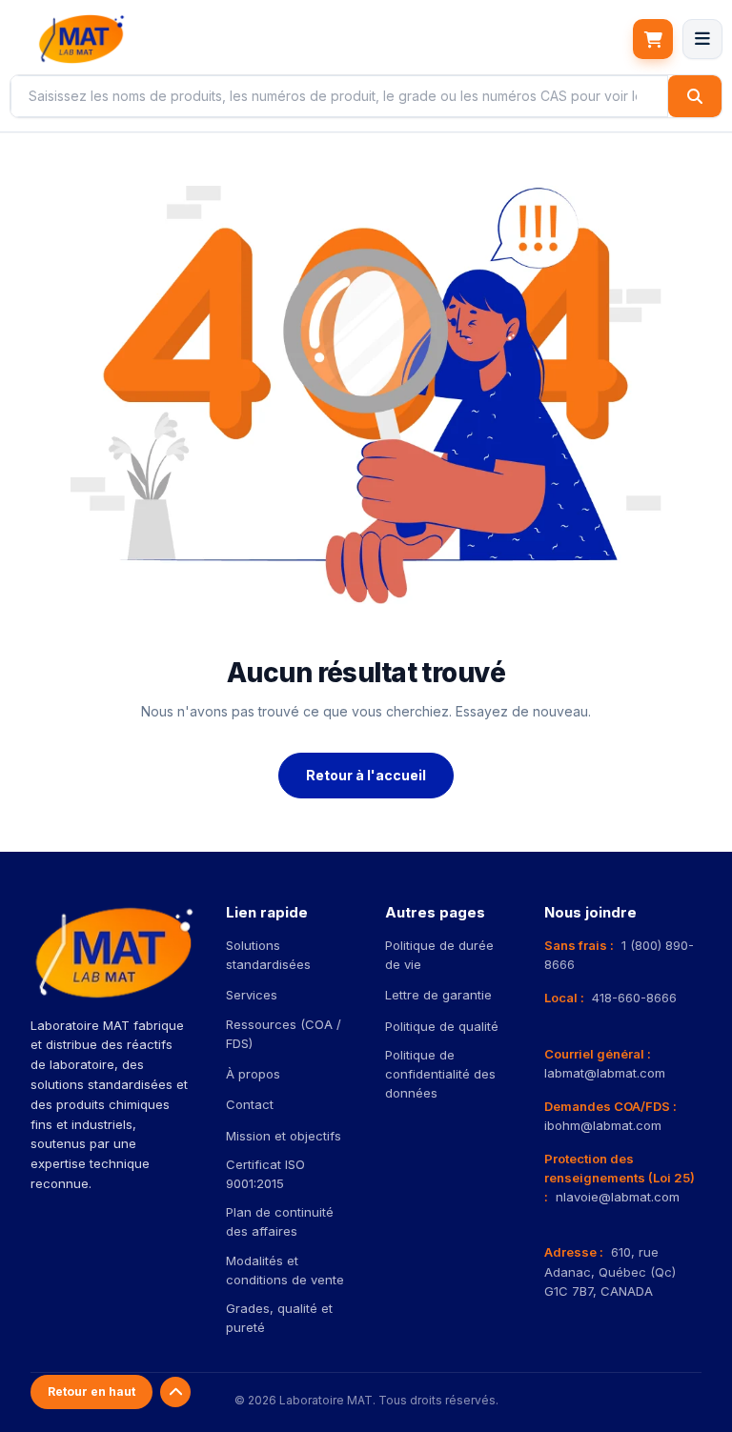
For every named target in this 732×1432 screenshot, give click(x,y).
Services (251, 994)
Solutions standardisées (268, 955)
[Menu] (702, 39)
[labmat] (81, 39)
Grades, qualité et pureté (279, 1318)
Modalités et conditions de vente (285, 1270)
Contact (250, 1104)
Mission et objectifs (283, 1135)
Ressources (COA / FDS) (283, 1034)
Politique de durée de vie (439, 955)
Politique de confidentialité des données (440, 1073)
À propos (253, 1073)
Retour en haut (91, 1391)
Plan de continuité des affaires (280, 1221)
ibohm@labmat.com (602, 1125)
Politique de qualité (441, 1026)
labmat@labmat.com (604, 1072)
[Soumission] (653, 39)
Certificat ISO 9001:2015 (265, 1174)
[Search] (695, 96)
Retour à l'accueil (366, 775)
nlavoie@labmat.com (618, 1196)
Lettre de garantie (438, 994)
